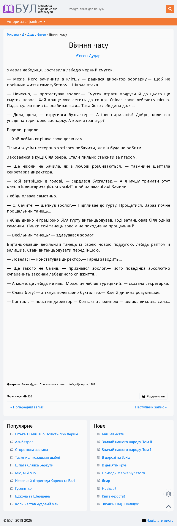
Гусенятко (23, 488)
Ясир (106, 480)
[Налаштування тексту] (168, 494)
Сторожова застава (31, 449)
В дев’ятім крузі (115, 465)
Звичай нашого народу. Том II (127, 441)
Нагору (168, 506)
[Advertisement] (88, 343)
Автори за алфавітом (24, 21)
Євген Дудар (88, 55)
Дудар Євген (36, 34)
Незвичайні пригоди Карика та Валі (45, 480)
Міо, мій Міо (25, 473)
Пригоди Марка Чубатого (123, 473)
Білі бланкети (113, 434)
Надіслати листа (160, 520)
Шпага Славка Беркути (34, 465)
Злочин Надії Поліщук (120, 504)
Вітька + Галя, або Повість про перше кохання (54, 434)
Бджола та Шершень (32, 496)
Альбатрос (24, 441)
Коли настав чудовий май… (38, 504)
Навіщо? (109, 488)
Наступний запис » (151, 407)
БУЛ (26, 8)
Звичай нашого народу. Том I (126, 449)
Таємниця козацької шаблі (37, 457)
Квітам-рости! (113, 496)
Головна (13, 34)
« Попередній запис (27, 407)
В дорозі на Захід (116, 457)
